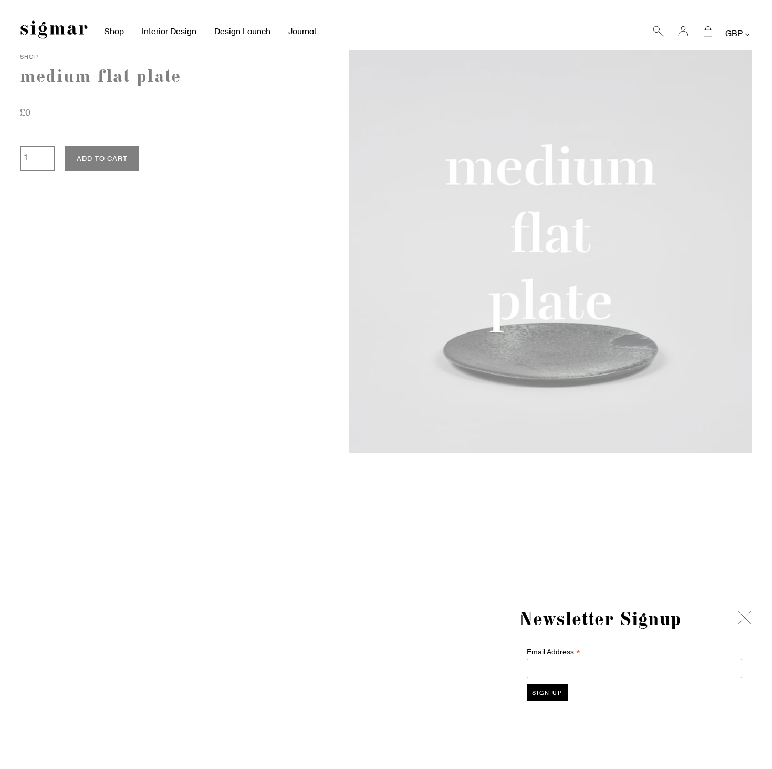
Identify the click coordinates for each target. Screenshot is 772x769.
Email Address (553, 652)
